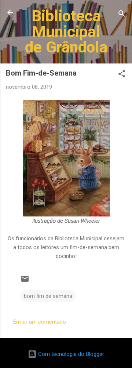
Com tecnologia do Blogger (70, 354)
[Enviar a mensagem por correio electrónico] (25, 281)
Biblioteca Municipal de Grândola (66, 31)
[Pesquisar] (121, 15)
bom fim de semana (48, 296)
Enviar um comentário (39, 321)
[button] (121, 75)
